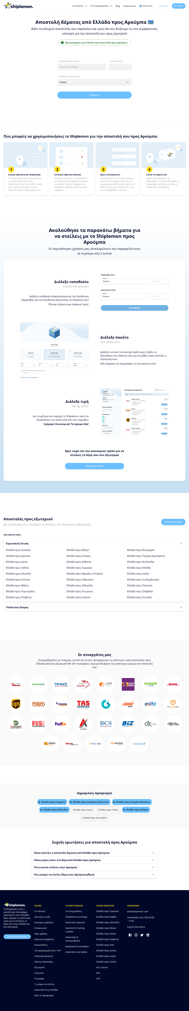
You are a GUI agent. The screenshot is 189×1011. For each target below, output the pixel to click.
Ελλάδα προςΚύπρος (78, 556)
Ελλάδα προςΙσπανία (78, 597)
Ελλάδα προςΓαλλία (17, 567)
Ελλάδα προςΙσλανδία (18, 573)
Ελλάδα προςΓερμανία (79, 567)
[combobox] (82, 67)
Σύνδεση (163, 5)
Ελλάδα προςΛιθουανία (80, 579)
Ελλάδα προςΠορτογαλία (20, 591)
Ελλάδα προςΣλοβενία (18, 597)
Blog (118, 6)
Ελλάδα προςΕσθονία (79, 561)
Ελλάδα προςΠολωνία (139, 585)
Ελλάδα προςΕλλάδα (139, 567)
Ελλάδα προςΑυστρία (18, 550)
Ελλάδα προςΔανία (16, 561)
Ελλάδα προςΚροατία (18, 556)
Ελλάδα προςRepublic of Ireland (85, 573)
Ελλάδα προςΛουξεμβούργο (143, 579)
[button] (94, 543)
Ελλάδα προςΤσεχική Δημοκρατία (146, 556)
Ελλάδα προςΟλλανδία (80, 585)
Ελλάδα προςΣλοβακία (140, 591)
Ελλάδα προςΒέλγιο (78, 550)
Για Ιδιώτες (77, 5)
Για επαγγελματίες (99, 5)
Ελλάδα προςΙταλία (138, 573)
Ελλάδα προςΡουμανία (80, 591)
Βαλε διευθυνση (94, 466)
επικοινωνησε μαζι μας (17, 936)
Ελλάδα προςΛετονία (18, 579)
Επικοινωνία (129, 6)
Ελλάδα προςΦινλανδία (140, 561)
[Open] (128, 82)
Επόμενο (94, 95)
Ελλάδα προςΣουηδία (139, 597)
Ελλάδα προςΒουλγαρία (140, 550)
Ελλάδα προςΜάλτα (17, 585)
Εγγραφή (178, 5)
